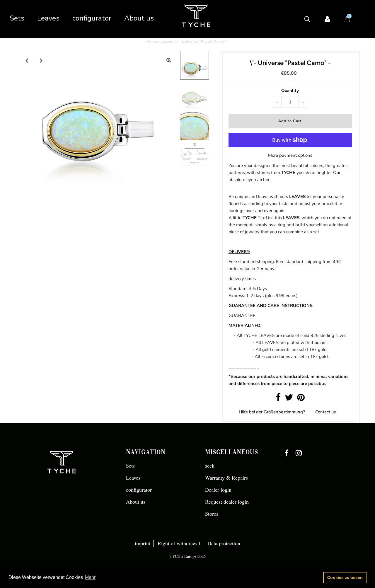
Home (151, 41)
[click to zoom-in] (168, 60)
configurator (91, 18)
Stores (211, 513)
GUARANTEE (242, 315)
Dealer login (218, 489)
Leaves (48, 18)
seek (209, 465)
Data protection (223, 543)
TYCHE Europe (183, 556)
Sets (17, 18)
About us (139, 18)
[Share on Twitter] (289, 399)
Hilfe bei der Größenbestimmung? (272, 412)
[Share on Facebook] (278, 399)
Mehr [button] (90, 577)
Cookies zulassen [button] (345, 577)
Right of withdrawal (179, 543)
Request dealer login (227, 501)
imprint (142, 543)
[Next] (41, 60)
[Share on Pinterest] (301, 399)
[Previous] (27, 60)
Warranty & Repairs (226, 477)
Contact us (325, 412)
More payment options (290, 155)
